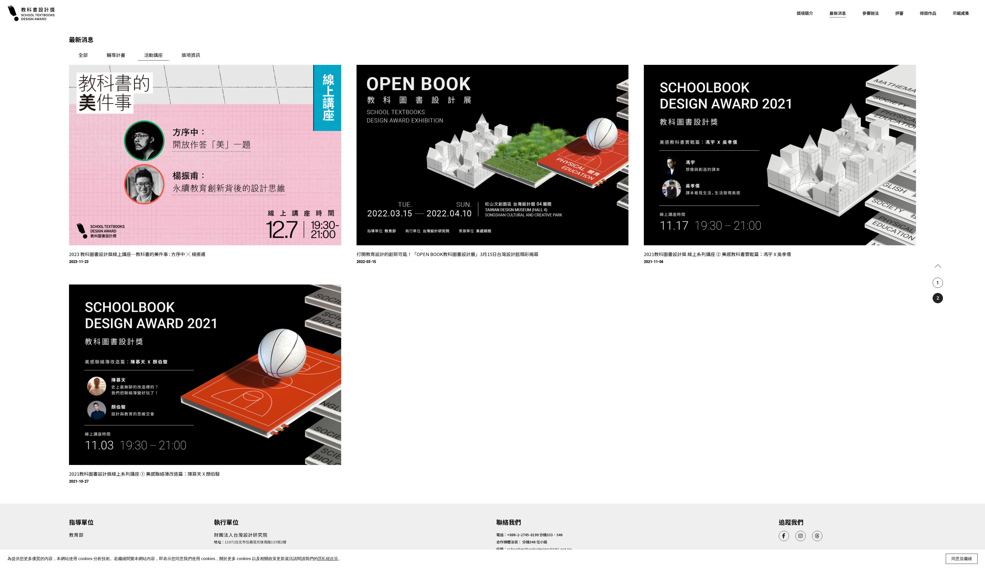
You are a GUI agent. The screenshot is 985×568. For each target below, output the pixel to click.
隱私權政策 (328, 558)
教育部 (76, 534)
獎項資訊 (191, 55)
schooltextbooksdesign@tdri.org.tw (539, 549)
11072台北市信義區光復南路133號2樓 (255, 541)
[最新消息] (938, 267)
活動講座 (153, 55)
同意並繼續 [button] (961, 558)
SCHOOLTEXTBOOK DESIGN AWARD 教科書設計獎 (32, 13)
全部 (83, 55)
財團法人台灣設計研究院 (241, 534)
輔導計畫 (116, 55)
